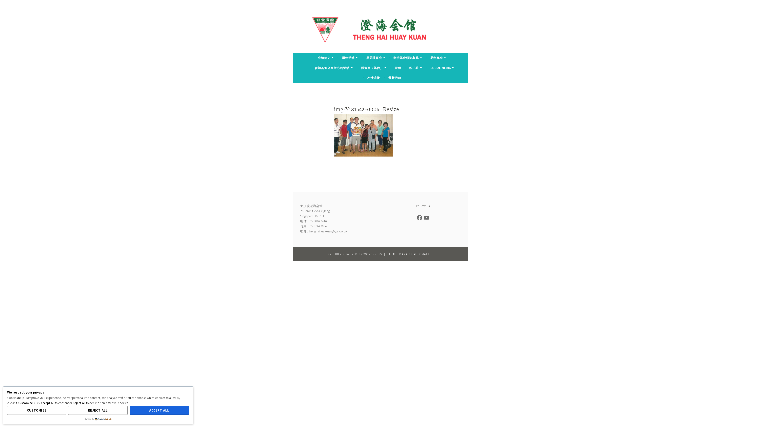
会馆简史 (324, 58)
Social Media (440, 68)
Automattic (423, 254)
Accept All (159, 410)
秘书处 (414, 68)
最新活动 (394, 78)
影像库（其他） (372, 68)
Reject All (98, 410)
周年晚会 (436, 58)
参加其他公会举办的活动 (332, 68)
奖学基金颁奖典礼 (406, 58)
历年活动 (348, 58)
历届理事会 (374, 58)
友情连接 (373, 78)
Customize (37, 410)
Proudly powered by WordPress (355, 254)
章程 (398, 68)
